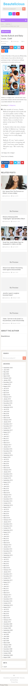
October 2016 (7, 453)
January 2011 (7, 597)
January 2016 (7, 472)
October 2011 (7, 578)
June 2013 (6, 536)
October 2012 (7, 553)
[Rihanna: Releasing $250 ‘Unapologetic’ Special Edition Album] (14, 208)
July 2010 (6, 609)
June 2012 (6, 561)
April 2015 (6, 490)
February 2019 (7, 397)
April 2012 (6, 565)
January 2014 (7, 522)
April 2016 (6, 465)
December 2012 (7, 549)
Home (2, 24)
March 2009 (6, 642)
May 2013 (6, 538)
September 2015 (8, 480)
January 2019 (7, 399)
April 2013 (6, 540)
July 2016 (6, 459)
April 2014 (6, 515)
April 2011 (6, 590)
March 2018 (6, 417)
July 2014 (6, 509)
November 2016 (7, 451)
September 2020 (8, 367)
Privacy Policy (14, 682)
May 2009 (6, 638)
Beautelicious (14, 4)
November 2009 (7, 626)
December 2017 (7, 424)
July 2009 (6, 634)
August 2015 (6, 482)
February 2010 (7, 620)
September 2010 (8, 605)
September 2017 (8, 430)
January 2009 (7, 647)
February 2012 (7, 570)
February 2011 (7, 595)
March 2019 (6, 395)
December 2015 (7, 474)
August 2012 (6, 557)
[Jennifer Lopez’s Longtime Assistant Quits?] (14, 284)
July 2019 (6, 388)
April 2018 (6, 415)
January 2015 (7, 497)
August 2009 (6, 632)
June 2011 (6, 586)
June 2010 (6, 611)
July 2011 (6, 584)
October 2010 (7, 603)
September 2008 (8, 655)
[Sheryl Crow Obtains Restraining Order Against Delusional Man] (14, 259)
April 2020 (6, 374)
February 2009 (7, 645)
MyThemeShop (14, 680)
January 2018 (7, 422)
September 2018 (8, 407)
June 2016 (6, 461)
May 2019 (6, 390)
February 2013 (7, 545)
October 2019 (7, 384)
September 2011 (8, 580)
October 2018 (7, 405)
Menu (3, 20)
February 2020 (7, 378)
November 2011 (7, 576)
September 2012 (8, 555)
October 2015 (7, 478)
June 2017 (6, 436)
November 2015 (7, 476)
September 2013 (8, 530)
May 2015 (6, 488)
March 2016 (6, 467)
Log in (5, 666)
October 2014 (7, 503)
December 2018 (7, 401)
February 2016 (7, 470)
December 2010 (7, 599)
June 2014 (6, 511)
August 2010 (6, 607)
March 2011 (6, 592)
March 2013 (6, 542)
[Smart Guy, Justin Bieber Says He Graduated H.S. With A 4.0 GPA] (14, 233)
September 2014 (8, 505)
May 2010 (6, 613)
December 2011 (7, 574)
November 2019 (7, 382)
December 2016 (7, 449)
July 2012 (6, 559)
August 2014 (6, 507)
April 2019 (6, 392)
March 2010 (6, 617)
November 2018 (7, 403)
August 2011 (6, 582)
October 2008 (7, 653)
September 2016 (8, 455)
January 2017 (7, 447)
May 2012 (6, 563)
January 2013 (7, 547)
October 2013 (7, 528)
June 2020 (6, 370)
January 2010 (7, 622)
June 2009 (6, 636)
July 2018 (6, 409)
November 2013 (7, 526)
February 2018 (7, 420)
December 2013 (7, 524)
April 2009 (6, 640)
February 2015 (7, 495)
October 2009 (7, 628)
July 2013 (6, 534)
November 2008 (7, 651)
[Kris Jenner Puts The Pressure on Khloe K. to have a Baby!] (14, 182)
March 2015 (6, 492)
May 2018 (6, 413)
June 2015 (6, 486)
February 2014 (7, 520)
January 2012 (7, 572)
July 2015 (6, 484)
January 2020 (7, 380)
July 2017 (6, 434)
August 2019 (6, 386)
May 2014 (6, 513)
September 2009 (8, 630)
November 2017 (7, 426)
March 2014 (6, 517)
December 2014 (7, 499)
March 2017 (6, 442)
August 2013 (6, 532)
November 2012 (7, 551)
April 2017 (6, 440)
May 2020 (6, 372)
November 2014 (7, 501)
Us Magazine (11, 105)
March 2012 (6, 567)
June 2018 (6, 411)
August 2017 (6, 432)
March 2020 (6, 376)
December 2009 (7, 624)
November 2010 (7, 601)
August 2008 (6, 657)
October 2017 (7, 428)
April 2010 (6, 615)
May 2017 (6, 438)
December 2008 (7, 649)
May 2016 (6, 463)
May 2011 (6, 588)
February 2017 (7, 445)
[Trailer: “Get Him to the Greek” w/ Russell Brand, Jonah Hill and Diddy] (14, 310)
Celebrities (7, 24)
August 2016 (6, 457)
